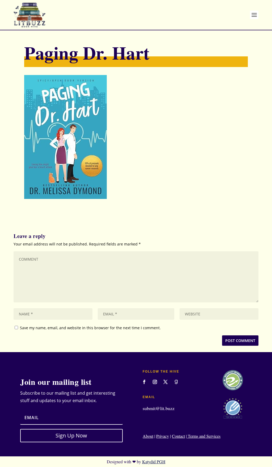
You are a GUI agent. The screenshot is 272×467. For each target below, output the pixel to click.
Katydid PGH (153, 461)
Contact (178, 436)
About (148, 436)
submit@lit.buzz (159, 408)
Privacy (162, 436)
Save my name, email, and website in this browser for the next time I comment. (90, 327)
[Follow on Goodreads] (176, 382)
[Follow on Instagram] (155, 382)
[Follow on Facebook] (144, 382)
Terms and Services (203, 436)
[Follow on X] (165, 382)
